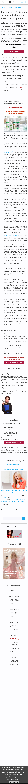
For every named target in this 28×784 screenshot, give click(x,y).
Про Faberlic (18, 7)
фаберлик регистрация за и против (14, 503)
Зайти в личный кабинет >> (14, 464)
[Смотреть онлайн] (14, 563)
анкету (24, 54)
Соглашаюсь (14, 782)
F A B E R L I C (7, 2)
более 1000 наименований (11, 235)
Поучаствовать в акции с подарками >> (14, 469)
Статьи (8, 7)
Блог (12, 7)
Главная (3, 7)
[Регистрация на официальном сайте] (14, 534)
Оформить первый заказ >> (14, 467)
